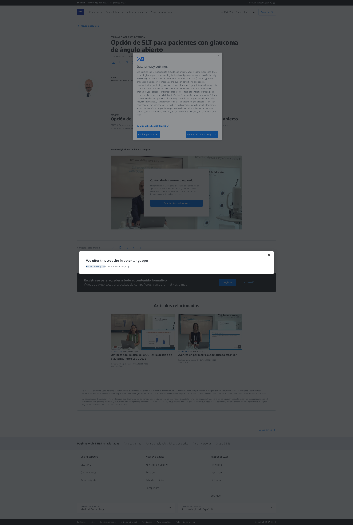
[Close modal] (269, 255)
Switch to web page (95, 266)
